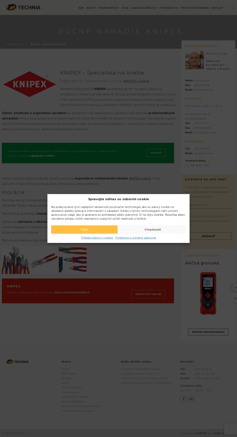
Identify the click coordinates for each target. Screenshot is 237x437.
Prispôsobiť (153, 229)
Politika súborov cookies (97, 237)
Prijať (84, 229)
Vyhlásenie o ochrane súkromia (135, 237)
